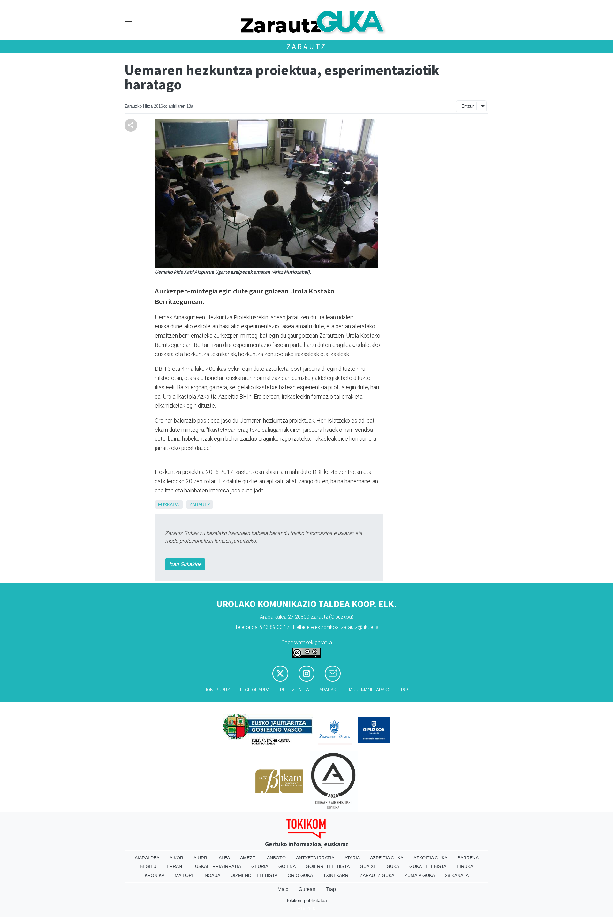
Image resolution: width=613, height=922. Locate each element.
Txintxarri (336, 875)
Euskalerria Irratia (216, 866)
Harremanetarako (369, 690)
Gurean (307, 889)
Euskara (168, 504)
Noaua (212, 875)
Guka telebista (427, 866)
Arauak (328, 690)
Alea (224, 857)
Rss (405, 690)
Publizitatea (294, 690)
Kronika (154, 875)
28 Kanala (457, 875)
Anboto (276, 857)
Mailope (184, 875)
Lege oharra (255, 690)
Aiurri (200, 857)
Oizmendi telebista (254, 875)
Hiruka (465, 866)
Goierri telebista (328, 866)
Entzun (467, 106)
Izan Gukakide (185, 564)
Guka (393, 866)
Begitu (148, 866)
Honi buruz (217, 690)
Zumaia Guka (420, 875)
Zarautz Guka (377, 875)
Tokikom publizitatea (306, 900)
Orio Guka (300, 875)
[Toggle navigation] (128, 21)
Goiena (287, 866)
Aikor (176, 857)
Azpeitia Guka (386, 857)
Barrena (468, 857)
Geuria (259, 866)
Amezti (248, 857)
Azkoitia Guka (430, 857)
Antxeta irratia (315, 857)
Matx (282, 889)
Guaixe (368, 866)
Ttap (331, 889)
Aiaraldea (147, 857)
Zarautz (306, 46)
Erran (174, 866)
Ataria (352, 857)
